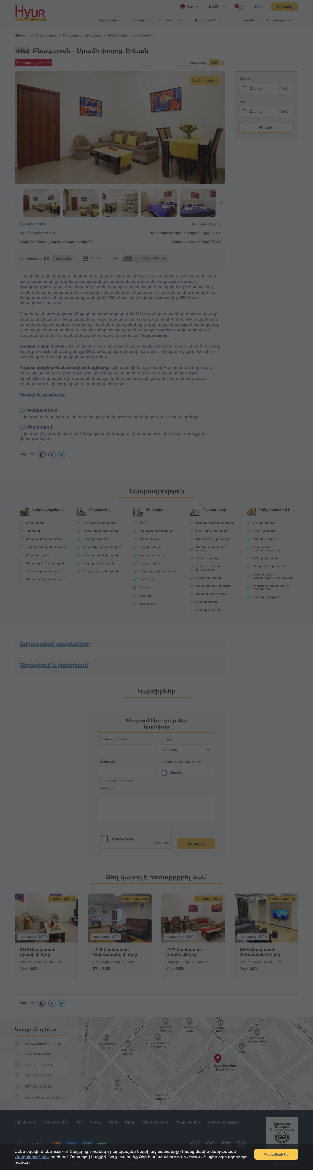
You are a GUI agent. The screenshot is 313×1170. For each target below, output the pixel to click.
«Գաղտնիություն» (32, 1157)
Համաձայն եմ (276, 1154)
